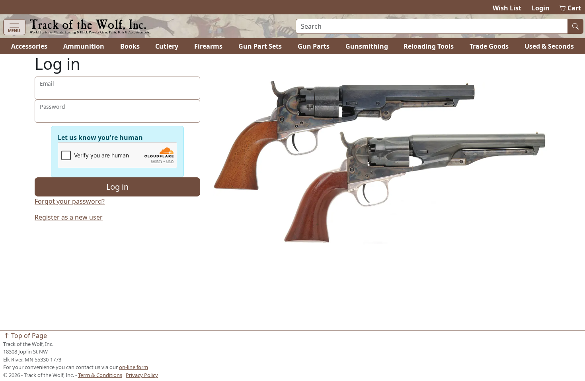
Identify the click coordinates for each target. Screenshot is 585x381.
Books (130, 46)
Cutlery (166, 46)
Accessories (29, 46)
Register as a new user (69, 217)
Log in (117, 186)
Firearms (208, 46)
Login (541, 8)
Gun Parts (314, 46)
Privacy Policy (142, 375)
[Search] (575, 26)
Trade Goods (489, 46)
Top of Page (28, 335)
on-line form (133, 367)
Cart (570, 8)
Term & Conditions (100, 375)
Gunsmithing (366, 46)
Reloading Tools (429, 46)
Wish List (507, 8)
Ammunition (83, 46)
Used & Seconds (549, 46)
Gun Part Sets (260, 46)
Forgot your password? (70, 201)
